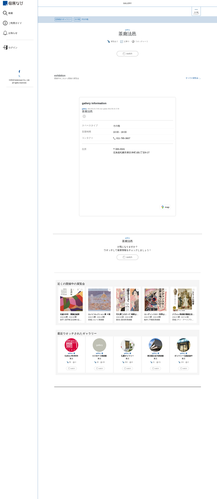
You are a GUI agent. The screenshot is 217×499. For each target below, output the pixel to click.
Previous (56, 306)
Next (199, 306)
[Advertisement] (122, 412)
